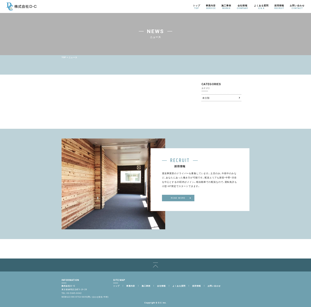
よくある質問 (179, 285)
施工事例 (146, 285)
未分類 (206, 97)
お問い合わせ (214, 285)
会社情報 (161, 285)
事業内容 (130, 285)
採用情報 (196, 285)
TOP (64, 57)
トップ (116, 285)
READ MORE (178, 198)
